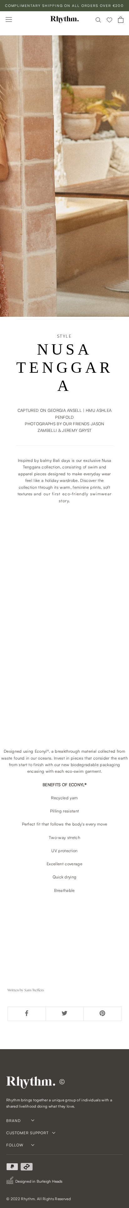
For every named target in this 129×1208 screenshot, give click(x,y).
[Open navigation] (9, 19)
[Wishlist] (109, 19)
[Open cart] (120, 20)
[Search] (98, 19)
